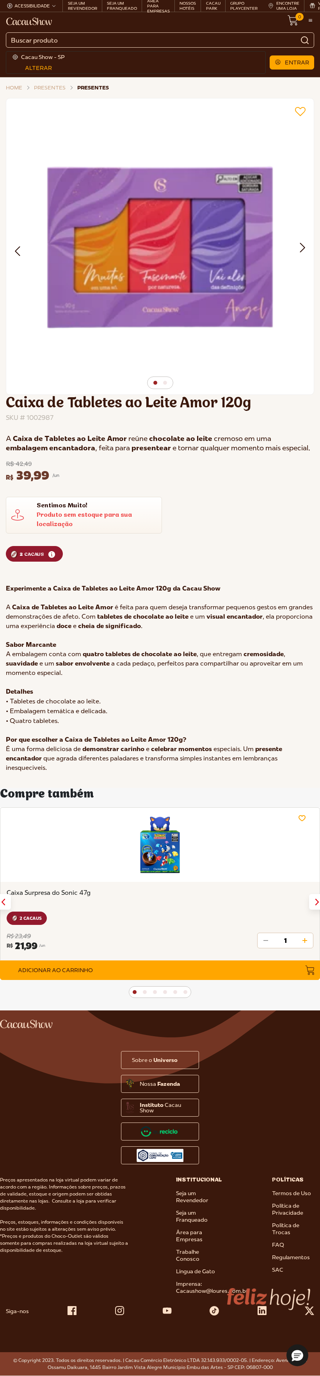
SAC (277, 1269)
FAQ (278, 1244)
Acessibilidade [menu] (32, 6)
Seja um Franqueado (192, 1216)
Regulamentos (291, 1257)
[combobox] (160, 40)
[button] (292, 62)
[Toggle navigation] (310, 20)
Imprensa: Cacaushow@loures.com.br (212, 1287)
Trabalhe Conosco (187, 1255)
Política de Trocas (285, 1229)
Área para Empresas (189, 1236)
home (14, 87)
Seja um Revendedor (192, 1197)
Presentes (50, 87)
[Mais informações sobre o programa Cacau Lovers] (52, 553)
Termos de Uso (291, 1193)
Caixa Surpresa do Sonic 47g (49, 892)
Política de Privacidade (287, 1209)
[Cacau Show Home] (29, 20)
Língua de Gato (195, 1271)
